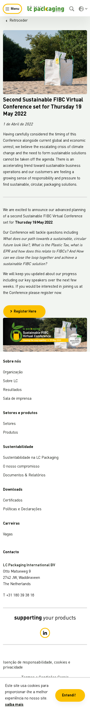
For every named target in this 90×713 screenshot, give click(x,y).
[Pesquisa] (72, 8)
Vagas (8, 534)
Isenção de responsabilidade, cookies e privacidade (36, 665)
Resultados (12, 390)
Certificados (12, 500)
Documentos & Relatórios (24, 475)
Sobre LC (10, 381)
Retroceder (19, 21)
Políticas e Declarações (22, 509)
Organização (13, 372)
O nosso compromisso (21, 467)
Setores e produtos (20, 413)
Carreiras (11, 524)
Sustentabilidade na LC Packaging (30, 458)
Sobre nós (12, 362)
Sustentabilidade (18, 447)
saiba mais (14, 705)
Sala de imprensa (17, 399)
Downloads (12, 490)
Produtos (10, 433)
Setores (9, 424)
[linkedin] (45, 633)
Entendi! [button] (69, 695)
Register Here (25, 311)
